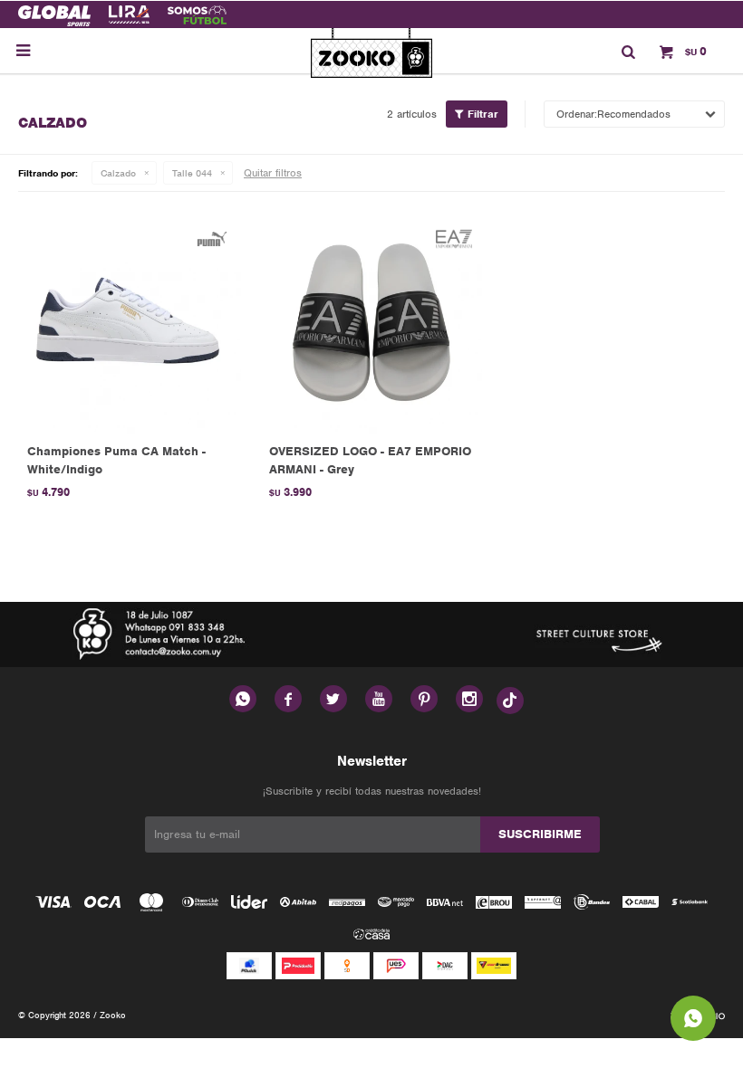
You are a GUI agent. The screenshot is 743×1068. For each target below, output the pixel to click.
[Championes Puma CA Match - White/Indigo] (130, 322)
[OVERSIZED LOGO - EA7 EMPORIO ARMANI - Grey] (372, 322)
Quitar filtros (273, 173)
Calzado (118, 173)
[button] (628, 50)
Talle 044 (192, 173)
